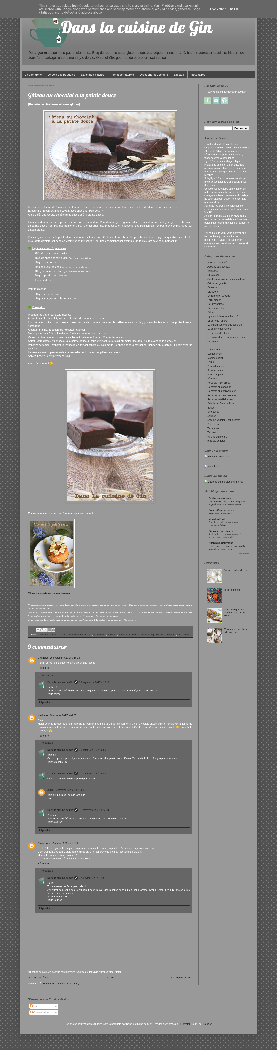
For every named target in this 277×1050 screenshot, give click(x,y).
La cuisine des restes (219, 328)
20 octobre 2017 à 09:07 (63, 715)
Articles (37, 1006)
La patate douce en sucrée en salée (74, 634)
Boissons (212, 271)
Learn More (218, 9)
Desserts (43, 634)
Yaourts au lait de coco (236, 570)
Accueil (110, 977)
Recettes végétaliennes (152, 634)
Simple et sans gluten (221, 531)
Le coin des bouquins (61, 74)
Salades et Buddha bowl (220, 403)
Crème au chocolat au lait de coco (236, 631)
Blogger (207, 1024)
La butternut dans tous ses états (224, 324)
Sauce (211, 407)
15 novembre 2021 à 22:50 (94, 810)
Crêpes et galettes (217, 283)
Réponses (47, 675)
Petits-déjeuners (216, 366)
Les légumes (214, 353)
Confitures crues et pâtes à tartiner (226, 279)
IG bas (52, 634)
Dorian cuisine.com (220, 498)
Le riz (210, 345)
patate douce (99, 634)
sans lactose (183, 634)
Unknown (43, 657)
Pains (210, 362)
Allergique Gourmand (221, 543)
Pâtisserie (112, 634)
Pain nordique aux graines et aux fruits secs (235, 612)
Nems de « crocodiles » (220, 513)
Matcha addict (215, 358)
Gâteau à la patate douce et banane (49, 593)
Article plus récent (39, 977)
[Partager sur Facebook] (49, 630)
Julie (50, 790)
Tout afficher (243, 554)
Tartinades (213, 428)
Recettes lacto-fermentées (221, 395)
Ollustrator (184, 1024)
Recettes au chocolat (128, 634)
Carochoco (44, 843)
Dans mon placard (92, 74)
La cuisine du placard (219, 333)
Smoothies (213, 411)
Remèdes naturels (122, 74)
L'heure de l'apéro (217, 320)
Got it (234, 9)
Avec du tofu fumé (217, 262)
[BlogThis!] (42, 630)
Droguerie (213, 291)
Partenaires (197, 74)
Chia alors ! (213, 275)
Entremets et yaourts (218, 295)
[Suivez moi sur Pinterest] (224, 102)
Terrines (211, 432)
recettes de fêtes (216, 440)
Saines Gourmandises (221, 510)
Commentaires (41, 1012)
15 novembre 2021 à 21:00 (69, 790)
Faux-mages (214, 300)
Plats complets (215, 374)
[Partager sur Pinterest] (53, 630)
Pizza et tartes (215, 370)
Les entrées (213, 349)
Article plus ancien (181, 977)
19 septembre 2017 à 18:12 (94, 682)
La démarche (33, 74)
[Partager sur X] (46, 630)
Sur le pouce (214, 424)
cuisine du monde (217, 436)
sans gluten (170, 634)
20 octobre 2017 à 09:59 (92, 750)
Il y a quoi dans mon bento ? (222, 316)
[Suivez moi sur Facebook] (207, 102)
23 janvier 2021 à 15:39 (65, 843)
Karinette (43, 715)
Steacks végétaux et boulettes (223, 420)
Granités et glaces (217, 308)
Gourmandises (215, 304)
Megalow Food (217, 519)
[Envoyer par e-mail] (38, 630)
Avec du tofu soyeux (218, 266)
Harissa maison (232, 589)
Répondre (43, 667)
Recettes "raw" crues (218, 382)
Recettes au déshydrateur (221, 391)
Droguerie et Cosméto (154, 74)
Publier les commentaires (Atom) (61, 983)
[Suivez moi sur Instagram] (216, 102)
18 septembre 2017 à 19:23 (65, 657)
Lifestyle (179, 74)
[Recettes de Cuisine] (216, 456)
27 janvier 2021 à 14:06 (92, 878)
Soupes (211, 416)
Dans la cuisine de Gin (60, 682)
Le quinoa (213, 341)
